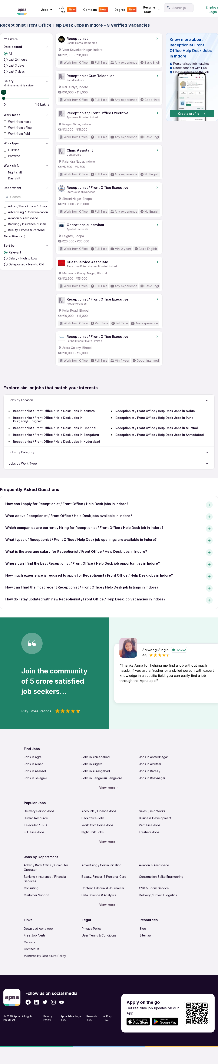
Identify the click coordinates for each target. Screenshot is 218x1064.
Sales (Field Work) (152, 811)
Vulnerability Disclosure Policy (45, 956)
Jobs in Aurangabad (96, 771)
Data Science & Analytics (99, 895)
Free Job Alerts (35, 935)
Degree (125, 9)
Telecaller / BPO (35, 825)
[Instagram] (53, 1002)
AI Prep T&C (107, 1018)
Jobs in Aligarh (92, 764)
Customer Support (36, 895)
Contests (94, 9)
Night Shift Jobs (93, 832)
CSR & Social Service (154, 888)
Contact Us (31, 949)
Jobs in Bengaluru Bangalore (102, 778)
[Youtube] (61, 1002)
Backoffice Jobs (93, 818)
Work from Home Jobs (97, 825)
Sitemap (145, 935)
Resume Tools (149, 10)
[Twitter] (44, 1002)
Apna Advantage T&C (70, 1018)
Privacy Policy (92, 928)
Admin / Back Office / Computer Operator (46, 867)
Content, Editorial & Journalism (103, 888)
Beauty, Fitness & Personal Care (104, 876)
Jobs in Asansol (35, 771)
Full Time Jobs (34, 832)
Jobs (44, 9)
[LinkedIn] (36, 1002)
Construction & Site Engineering (161, 876)
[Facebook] (28, 1002)
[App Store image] (138, 1021)
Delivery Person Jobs (39, 811)
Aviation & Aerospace (154, 865)
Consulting (31, 888)
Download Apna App (38, 928)
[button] (192, 77)
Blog (143, 928)
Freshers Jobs (149, 832)
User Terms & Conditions (99, 935)
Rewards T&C (92, 1018)
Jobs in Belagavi (35, 778)
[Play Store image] (167, 1021)
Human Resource (36, 818)
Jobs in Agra (33, 757)
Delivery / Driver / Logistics (158, 895)
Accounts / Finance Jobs (99, 811)
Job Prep (67, 10)
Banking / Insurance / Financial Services (45, 879)
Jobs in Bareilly (149, 771)
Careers (29, 942)
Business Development (155, 818)
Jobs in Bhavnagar (152, 778)
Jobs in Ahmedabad (96, 757)
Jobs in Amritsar (150, 764)
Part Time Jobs (149, 825)
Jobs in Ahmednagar (153, 757)
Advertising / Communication (101, 865)
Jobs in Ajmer (33, 764)
